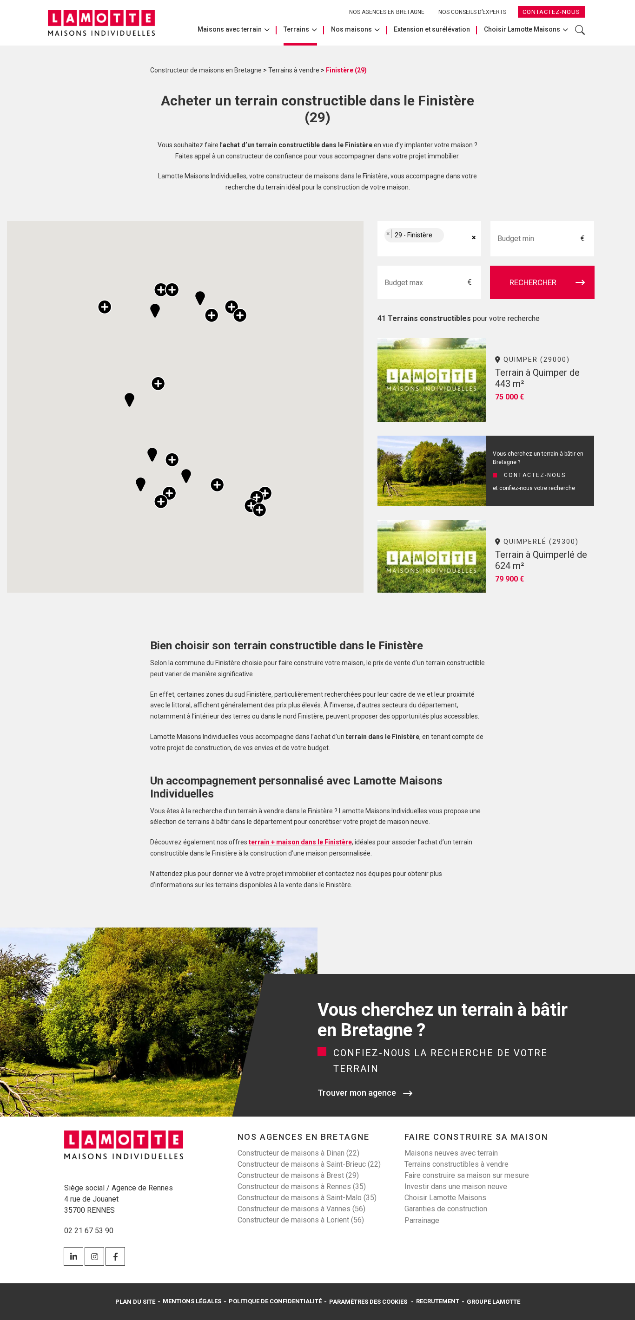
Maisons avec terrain (230, 29)
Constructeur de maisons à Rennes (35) (302, 1186)
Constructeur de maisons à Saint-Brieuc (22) (309, 1164)
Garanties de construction (445, 1208)
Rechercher (580, 34)
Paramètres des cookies (368, 1301)
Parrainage (421, 1220)
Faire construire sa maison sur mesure (466, 1175)
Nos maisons (351, 29)
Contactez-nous (551, 11)
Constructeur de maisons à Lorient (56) (301, 1219)
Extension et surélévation (432, 29)
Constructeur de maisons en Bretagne (206, 70)
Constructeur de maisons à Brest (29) (298, 1175)
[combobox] (429, 238)
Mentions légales (192, 1301)
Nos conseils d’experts (472, 12)
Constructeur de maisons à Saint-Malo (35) (307, 1197)
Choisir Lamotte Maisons (522, 29)
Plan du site (135, 1301)
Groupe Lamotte (493, 1301)
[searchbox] (456, 239)
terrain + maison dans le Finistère (300, 842)
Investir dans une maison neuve (455, 1186)
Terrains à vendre (293, 70)
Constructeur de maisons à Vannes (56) (301, 1208)
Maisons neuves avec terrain (451, 1153)
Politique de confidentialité (275, 1301)
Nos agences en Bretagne (386, 12)
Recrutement (437, 1301)
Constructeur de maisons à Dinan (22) (298, 1153)
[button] (186, 476)
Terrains (296, 29)
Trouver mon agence (357, 1093)
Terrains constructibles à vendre (456, 1164)
